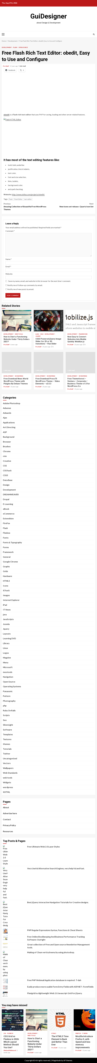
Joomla (6, 624)
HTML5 (6, 581)
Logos (6, 653)
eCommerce (8, 513)
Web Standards (10, 773)
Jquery (38, 336)
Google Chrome (10, 561)
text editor (28, 199)
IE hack (6, 590)
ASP (5, 432)
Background (8, 437)
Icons (5, 585)
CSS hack (7, 470)
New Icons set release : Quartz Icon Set (76, 205)
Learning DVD (9, 638)
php (5, 705)
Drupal (6, 499)
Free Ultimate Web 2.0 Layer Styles (43, 846)
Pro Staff (6, 66)
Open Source (23, 47)
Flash (15, 47)
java (5, 614)
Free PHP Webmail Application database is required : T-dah (54, 980)
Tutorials (7, 749)
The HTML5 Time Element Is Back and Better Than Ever (60, 1020)
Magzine (7, 657)
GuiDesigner (48, 16)
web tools (19, 334)
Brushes (7, 446)
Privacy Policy (9, 825)
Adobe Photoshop (11, 403)
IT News (7, 609)
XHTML (6, 792)
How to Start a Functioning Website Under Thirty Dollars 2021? (16, 320)
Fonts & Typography (12, 542)
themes (6, 744)
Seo (5, 720)
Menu (5, 662)
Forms (6, 547)
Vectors (7, 763)
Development (7, 47)
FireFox (6, 523)
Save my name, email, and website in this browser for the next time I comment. (39, 281)
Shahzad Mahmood (10, 1050)
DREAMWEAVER (11, 494)
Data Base (7, 480)
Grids (5, 571)
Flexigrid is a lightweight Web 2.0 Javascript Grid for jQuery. (54, 993)
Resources (8, 831)
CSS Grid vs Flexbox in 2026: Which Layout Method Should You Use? (12, 1020)
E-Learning (8, 504)
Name (8, 259)
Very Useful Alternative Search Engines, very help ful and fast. (56, 868)
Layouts (7, 633)
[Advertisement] (48, 95)
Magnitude (56, 1060)
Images (6, 595)
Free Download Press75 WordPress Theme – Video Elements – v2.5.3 (48, 362)
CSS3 (42, 334)
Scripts (6, 715)
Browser (7, 441)
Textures (7, 739)
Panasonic (8, 691)
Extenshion (8, 518)
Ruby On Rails (9, 710)
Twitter (6, 753)
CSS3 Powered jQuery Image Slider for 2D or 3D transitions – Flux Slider (48, 320)
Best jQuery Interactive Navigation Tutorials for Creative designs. (58, 902)
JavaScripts (8, 619)
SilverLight (8, 725)
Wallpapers (8, 768)
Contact (7, 819)
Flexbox (6, 533)
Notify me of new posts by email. (20, 289)
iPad (5, 605)
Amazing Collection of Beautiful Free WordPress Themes (25, 206)
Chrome (7, 451)
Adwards (7, 413)
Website (8, 274)
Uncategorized (10, 758)
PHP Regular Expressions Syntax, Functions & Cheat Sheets (54, 930)
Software (7, 729)
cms (5, 456)
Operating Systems (12, 686)
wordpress (19, 376)
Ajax (37, 334)
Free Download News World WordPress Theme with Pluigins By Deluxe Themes (16, 362)
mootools (7, 672)
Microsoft (8, 667)
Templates (8, 734)
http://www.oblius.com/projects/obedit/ (28, 194)
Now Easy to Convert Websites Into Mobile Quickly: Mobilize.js (80, 320)
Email (8, 266)
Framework (83, 334)
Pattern (6, 696)
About (6, 807)
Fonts (5, 537)
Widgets (7, 782)
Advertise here (10, 813)
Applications (9, 422)
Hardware (7, 576)
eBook (6, 509)
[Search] (93, 34)
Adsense (7, 408)
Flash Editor (18, 199)
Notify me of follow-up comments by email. (24, 285)
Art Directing (9, 427)
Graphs (6, 566)
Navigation (8, 677)
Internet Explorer (11, 600)
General (6, 557)
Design (6, 485)
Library (6, 643)
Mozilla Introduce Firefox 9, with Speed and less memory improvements (84, 1020)
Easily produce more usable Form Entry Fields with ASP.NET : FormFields (60, 986)
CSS (5, 465)
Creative (7, 461)
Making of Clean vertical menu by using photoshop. (51, 952)
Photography (9, 701)
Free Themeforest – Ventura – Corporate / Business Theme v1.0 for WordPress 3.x (80, 362)
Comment (10, 231)
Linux (5, 648)
